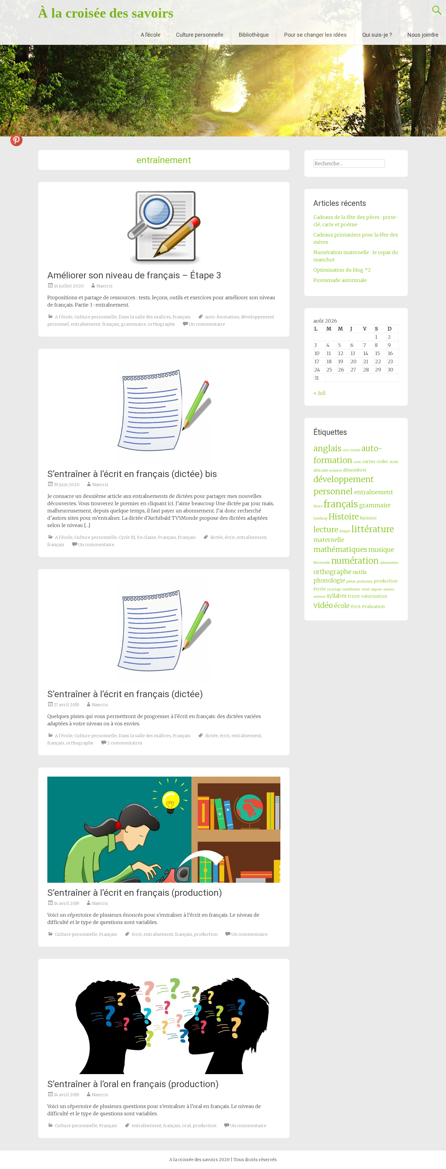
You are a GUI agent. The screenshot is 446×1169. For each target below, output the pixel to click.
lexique (345, 531)
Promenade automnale (340, 280)
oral (186, 1125)
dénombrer (355, 470)
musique (381, 550)
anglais (327, 448)
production (206, 934)
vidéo (323, 605)
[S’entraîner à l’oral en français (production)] (163, 1021)
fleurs (317, 506)
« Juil (319, 393)
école (342, 606)
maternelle (328, 539)
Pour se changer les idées (315, 35)
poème (351, 581)
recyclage (334, 589)
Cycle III (127, 537)
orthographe (161, 324)
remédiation (351, 589)
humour (368, 518)
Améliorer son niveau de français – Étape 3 (134, 275)
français (110, 324)
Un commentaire (207, 324)
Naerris (104, 286)
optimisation (389, 563)
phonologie (329, 580)
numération (355, 561)
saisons (388, 589)
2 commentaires (124, 743)
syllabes (336, 596)
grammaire (133, 324)
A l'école (64, 317)
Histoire (344, 517)
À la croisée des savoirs (106, 13)
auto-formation (222, 317)
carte (357, 462)
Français (182, 317)
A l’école (150, 35)
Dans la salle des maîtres (145, 317)
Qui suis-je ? (377, 35)
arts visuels (351, 450)
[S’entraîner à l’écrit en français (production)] (163, 830)
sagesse (376, 589)
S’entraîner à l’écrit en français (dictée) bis (132, 474)
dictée (216, 537)
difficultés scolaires (327, 470)
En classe (146, 537)
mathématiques (340, 549)
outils (360, 572)
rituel (365, 589)
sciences (319, 597)
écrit (230, 537)
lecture (325, 529)
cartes (368, 461)
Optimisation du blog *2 (342, 270)
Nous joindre (422, 35)
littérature (372, 529)
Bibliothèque (254, 35)
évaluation (373, 606)
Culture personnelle (199, 35)
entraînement (85, 324)
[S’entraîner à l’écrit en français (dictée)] (163, 631)
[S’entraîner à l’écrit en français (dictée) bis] (163, 411)
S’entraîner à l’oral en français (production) (133, 1084)
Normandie (321, 563)
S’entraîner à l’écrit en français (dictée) (125, 694)
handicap (320, 518)
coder (382, 461)
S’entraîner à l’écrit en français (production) (134, 892)
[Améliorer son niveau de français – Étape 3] (163, 228)
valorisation (374, 596)
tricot (354, 596)
